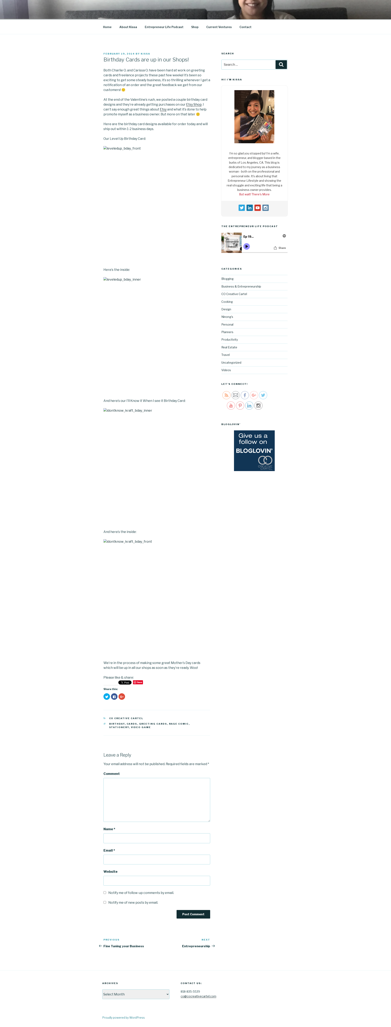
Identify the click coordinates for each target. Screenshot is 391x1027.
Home (107, 27)
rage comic (179, 723)
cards (132, 723)
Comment (111, 774)
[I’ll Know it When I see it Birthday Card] (156, 461)
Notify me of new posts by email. (133, 903)
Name (109, 829)
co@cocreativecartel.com (198, 996)
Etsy (163, 109)
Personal (227, 324)
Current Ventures (219, 27)
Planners (227, 332)
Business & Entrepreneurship (241, 286)
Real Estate (229, 347)
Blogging (227, 278)
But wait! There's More (254, 194)
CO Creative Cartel (126, 718)
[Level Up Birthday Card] (156, 199)
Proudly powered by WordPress (123, 1017)
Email (109, 850)
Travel (225, 355)
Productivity (229, 339)
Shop (195, 27)
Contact (245, 27)
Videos (226, 370)
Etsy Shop (194, 104)
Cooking (227, 301)
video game (141, 727)
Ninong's (227, 316)
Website (110, 872)
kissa (145, 53)
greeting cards (153, 723)
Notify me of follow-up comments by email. (141, 893)
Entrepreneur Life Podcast (164, 27)
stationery (119, 727)
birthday (117, 723)
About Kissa (128, 27)
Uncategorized (231, 362)
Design (226, 309)
